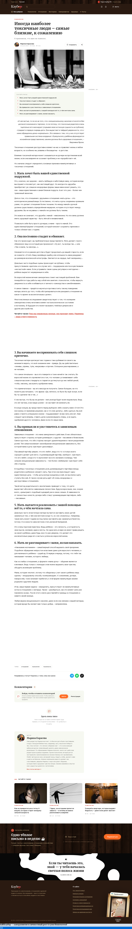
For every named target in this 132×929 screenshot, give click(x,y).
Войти (64, 696)
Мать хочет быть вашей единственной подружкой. (38, 98)
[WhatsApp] (77, 676)
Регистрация (75, 696)
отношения (24, 666)
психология (35, 666)
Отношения (42, 12)
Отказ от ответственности (81, 903)
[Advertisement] (49, 333)
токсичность (47, 666)
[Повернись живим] (118, 920)
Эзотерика (53, 12)
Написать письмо (78, 893)
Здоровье (74, 12)
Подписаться (112, 837)
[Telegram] (72, 676)
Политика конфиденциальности (83, 906)
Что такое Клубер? (79, 890)
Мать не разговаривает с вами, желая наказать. (37, 113)
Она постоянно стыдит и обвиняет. (33, 101)
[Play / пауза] (99, 2)
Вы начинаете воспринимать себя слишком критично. (39, 104)
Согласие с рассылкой (80, 900)
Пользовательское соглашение (82, 896)
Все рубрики (18, 12)
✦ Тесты (83, 12)
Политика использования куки (82, 909)
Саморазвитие (64, 12)
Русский (21, 2)
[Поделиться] (82, 45)
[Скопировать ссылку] (82, 676)
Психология (32, 12)
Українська (14, 2)
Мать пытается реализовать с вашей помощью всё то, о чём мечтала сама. (47, 110)
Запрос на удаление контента (82, 912)
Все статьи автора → (34, 769)
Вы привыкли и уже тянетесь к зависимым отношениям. (40, 107)
